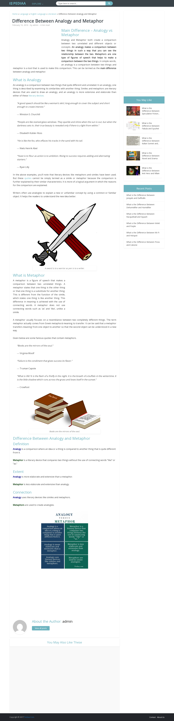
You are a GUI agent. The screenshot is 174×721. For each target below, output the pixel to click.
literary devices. (36, 95)
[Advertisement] (37, 47)
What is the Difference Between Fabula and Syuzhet (150, 126)
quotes (28, 178)
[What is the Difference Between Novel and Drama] (134, 155)
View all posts (41, 628)
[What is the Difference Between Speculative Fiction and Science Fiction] (134, 111)
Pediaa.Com (29, 717)
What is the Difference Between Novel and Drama (150, 156)
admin (35, 25)
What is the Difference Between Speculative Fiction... (150, 111)
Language (24, 14)
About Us (160, 717)
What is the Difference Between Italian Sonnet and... (150, 141)
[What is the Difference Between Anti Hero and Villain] (134, 170)
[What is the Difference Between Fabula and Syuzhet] (134, 126)
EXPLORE (36, 3)
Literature (52, 14)
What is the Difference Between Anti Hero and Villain (150, 171)
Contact (152, 717)
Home (15, 14)
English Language (38, 14)
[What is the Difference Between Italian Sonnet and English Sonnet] (134, 140)
